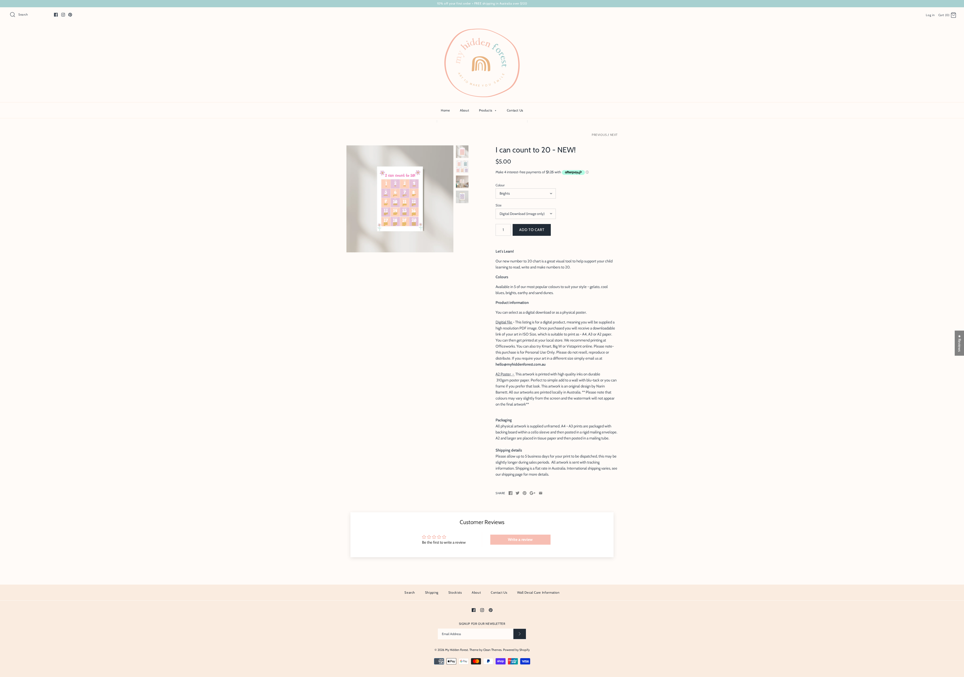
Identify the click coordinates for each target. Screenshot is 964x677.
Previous (599, 135)
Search (409, 592)
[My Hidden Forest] (482, 31)
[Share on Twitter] (517, 493)
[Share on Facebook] (510, 493)
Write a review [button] (520, 539)
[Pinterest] (70, 15)
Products (487, 110)
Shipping (431, 592)
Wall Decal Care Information (538, 592)
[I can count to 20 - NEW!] (399, 198)
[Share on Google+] (532, 493)
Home (445, 110)
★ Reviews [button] (959, 343)
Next (614, 135)
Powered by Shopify (516, 650)
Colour (500, 185)
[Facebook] (56, 15)
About (464, 110)
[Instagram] (63, 15)
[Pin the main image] (524, 493)
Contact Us (515, 110)
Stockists (455, 592)
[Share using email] (541, 493)
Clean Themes (492, 650)
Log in (930, 15)
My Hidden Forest (456, 650)
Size (499, 205)
